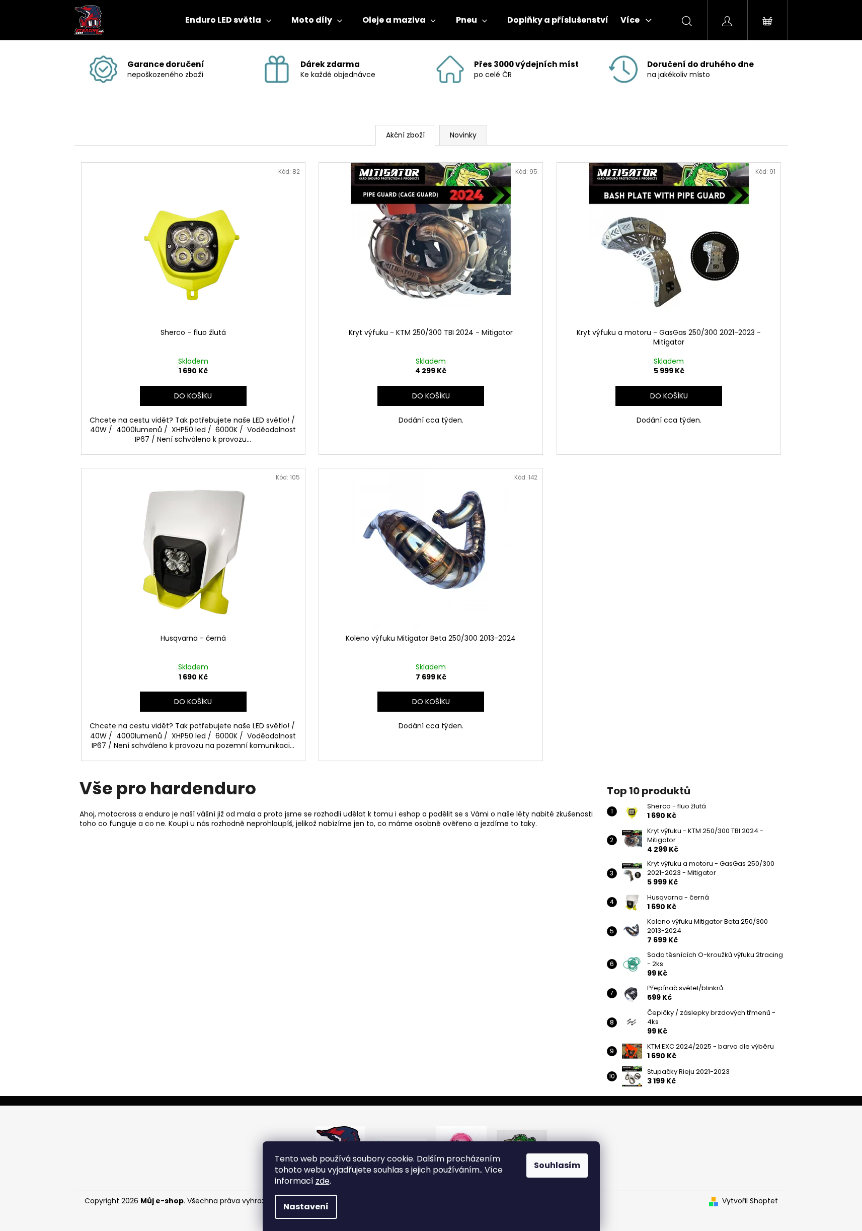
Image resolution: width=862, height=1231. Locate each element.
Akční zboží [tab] (405, 135)
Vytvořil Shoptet (750, 1201)
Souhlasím (557, 1165)
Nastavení (306, 1206)
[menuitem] (228, 20)
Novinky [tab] (463, 135)
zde (323, 1181)
